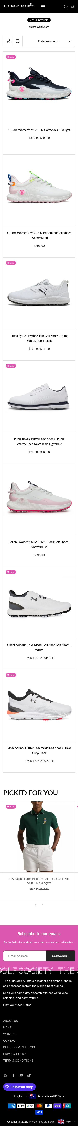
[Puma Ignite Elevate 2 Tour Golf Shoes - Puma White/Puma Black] (39, 293)
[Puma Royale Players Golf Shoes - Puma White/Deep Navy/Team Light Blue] (39, 396)
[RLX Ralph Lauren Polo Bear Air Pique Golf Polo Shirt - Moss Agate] (39, 836)
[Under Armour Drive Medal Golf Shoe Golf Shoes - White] (39, 602)
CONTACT (10, 1040)
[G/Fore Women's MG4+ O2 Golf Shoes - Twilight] (39, 87)
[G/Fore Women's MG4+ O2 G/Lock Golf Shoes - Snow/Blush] (39, 499)
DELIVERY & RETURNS (19, 1047)
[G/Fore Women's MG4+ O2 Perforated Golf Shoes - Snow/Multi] (39, 190)
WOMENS (9, 1034)
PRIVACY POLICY (15, 1054)
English (19, 1096)
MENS (7, 1027)
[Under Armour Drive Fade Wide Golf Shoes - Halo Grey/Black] (39, 705)
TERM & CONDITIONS (18, 1060)
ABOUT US (10, 1020)
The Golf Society (37, 1121)
